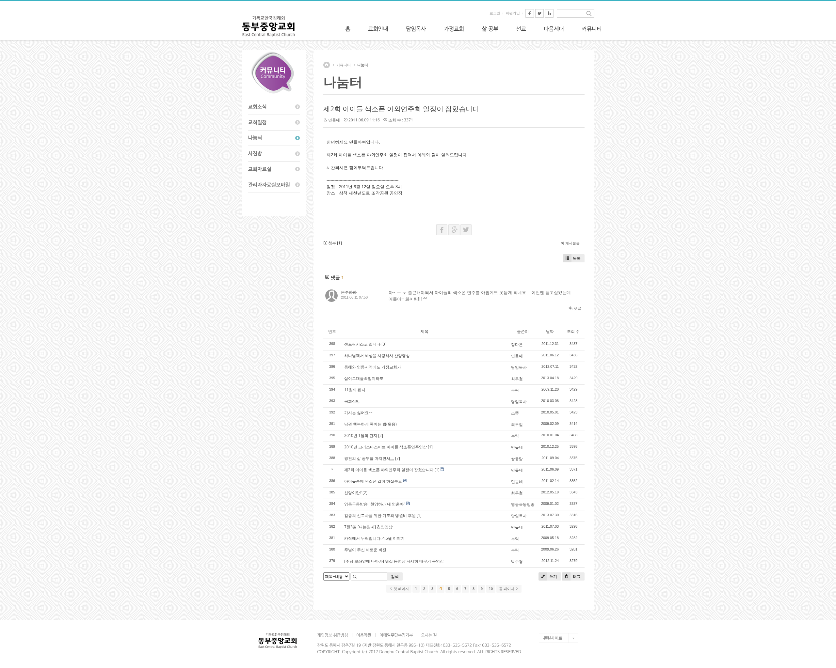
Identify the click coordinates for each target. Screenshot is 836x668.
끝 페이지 (507, 589)
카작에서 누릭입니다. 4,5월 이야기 (374, 538)
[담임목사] (416, 28)
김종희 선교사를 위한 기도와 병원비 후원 (380, 515)
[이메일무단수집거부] (396, 635)
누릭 (515, 390)
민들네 (334, 120)
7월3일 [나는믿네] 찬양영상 (368, 527)
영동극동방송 (523, 504)
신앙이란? (353, 492)
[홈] (347, 28)
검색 (395, 576)
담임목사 (519, 367)
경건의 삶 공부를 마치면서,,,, (369, 458)
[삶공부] (490, 28)
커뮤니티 (343, 65)
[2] (380, 435)
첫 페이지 (401, 589)
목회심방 (352, 401)
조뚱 (515, 413)
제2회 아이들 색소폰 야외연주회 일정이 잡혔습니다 (401, 108)
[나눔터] (274, 138)
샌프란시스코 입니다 (362, 344)
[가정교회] (454, 28)
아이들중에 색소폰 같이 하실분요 (373, 481)
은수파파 (349, 292)
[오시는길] (429, 635)
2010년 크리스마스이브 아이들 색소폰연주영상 (385, 447)
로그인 (495, 13)
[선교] (521, 28)
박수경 (517, 561)
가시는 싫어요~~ (358, 412)
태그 (576, 576)
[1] (430, 447)
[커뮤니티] (592, 28)
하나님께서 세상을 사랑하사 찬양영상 (377, 355)
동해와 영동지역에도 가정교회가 (372, 367)
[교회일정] (274, 123)
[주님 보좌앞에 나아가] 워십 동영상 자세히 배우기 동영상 (394, 561)
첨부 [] (334, 243)
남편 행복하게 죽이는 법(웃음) (370, 424)
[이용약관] (363, 635)
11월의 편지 (354, 390)
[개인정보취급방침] (334, 635)
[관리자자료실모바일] (274, 185)
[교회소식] (274, 107)
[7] (397, 458)
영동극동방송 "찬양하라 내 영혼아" (374, 504)
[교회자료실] (274, 169)
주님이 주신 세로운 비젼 (365, 549)
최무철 (517, 378)
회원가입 (513, 13)
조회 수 (573, 331)
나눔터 (362, 65)
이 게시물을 (570, 243)
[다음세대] (554, 28)
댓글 (576, 308)
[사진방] (274, 154)
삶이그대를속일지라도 (363, 378)
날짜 (550, 331)
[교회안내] (378, 28)
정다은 (517, 344)
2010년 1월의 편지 (360, 435)
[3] (383, 344)
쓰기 (552, 576)
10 (491, 589)
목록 (577, 258)
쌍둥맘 (517, 458)
